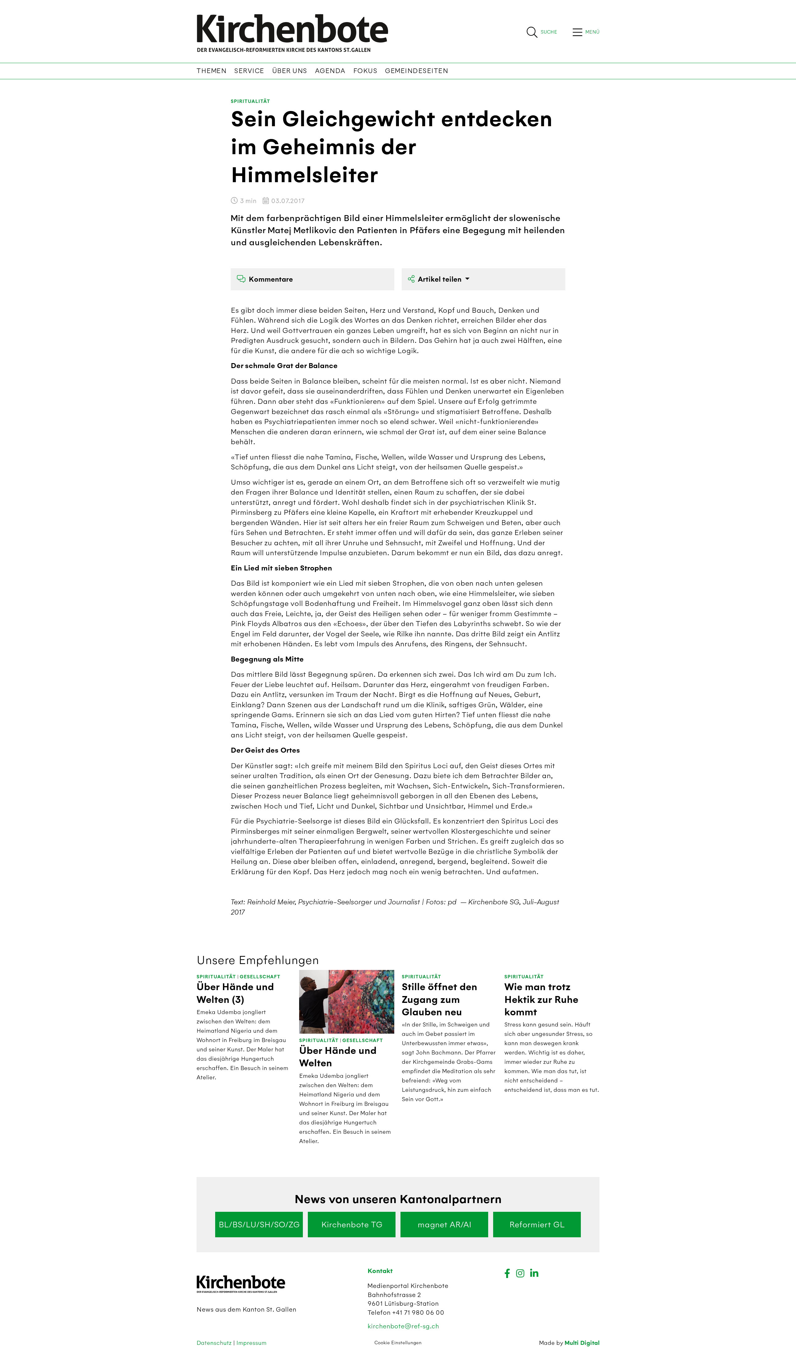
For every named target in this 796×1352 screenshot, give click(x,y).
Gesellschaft (260, 977)
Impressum (251, 1342)
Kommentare (271, 279)
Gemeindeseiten (416, 71)
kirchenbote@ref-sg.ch (403, 1326)
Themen (211, 71)
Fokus (365, 71)
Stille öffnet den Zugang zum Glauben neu (439, 999)
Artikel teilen (440, 279)
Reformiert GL (537, 1225)
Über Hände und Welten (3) (235, 993)
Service (249, 71)
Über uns (289, 71)
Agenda (330, 71)
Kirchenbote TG (351, 1225)
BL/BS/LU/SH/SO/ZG (259, 1225)
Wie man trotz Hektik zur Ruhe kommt (541, 999)
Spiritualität (250, 101)
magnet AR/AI (444, 1225)
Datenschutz (215, 1342)
